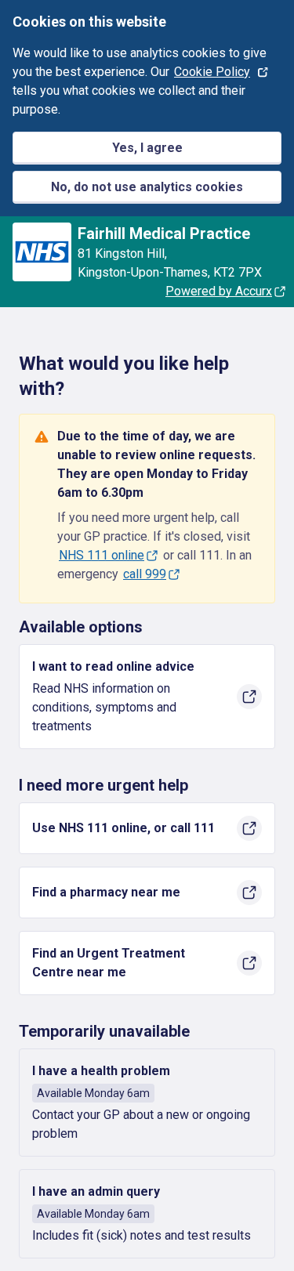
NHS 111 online (101, 555)
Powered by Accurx (218, 291)
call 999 (144, 574)
